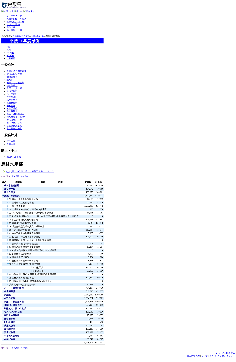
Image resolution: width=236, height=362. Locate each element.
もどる (9, 172)
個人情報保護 (193, 356)
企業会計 (11, 144)
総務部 (10, 80)
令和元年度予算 (37, 36)
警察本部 (11, 105)
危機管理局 (12, 77)
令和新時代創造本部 (16, 71)
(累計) (9, 47)
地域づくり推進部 (15, 82)
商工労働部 (12, 94)
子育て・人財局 (14, 88)
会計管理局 (12, 111)
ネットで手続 (13, 24)
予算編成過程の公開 (21, 36)
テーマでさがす (14, 16)
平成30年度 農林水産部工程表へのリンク (33, 171)
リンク (204, 356)
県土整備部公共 (14, 128)
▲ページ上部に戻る (225, 353)
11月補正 (11, 58)
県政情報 (11, 27)
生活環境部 (12, 91)
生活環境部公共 (14, 120)
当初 (9, 50)
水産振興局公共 (14, 125)
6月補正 (10, 53)
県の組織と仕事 (14, 30)
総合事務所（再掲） (16, 117)
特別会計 (11, 141)
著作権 (212, 356)
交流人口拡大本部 (15, 74)
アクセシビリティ (226, 356)
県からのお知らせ (15, 21)
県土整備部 (12, 103)
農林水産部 (12, 97)
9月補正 (10, 55)
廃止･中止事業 (14, 157)
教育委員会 (12, 108)
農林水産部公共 (14, 123)
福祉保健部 (12, 85)
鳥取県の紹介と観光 (16, 19)
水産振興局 (12, 100)
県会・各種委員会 (15, 114)
